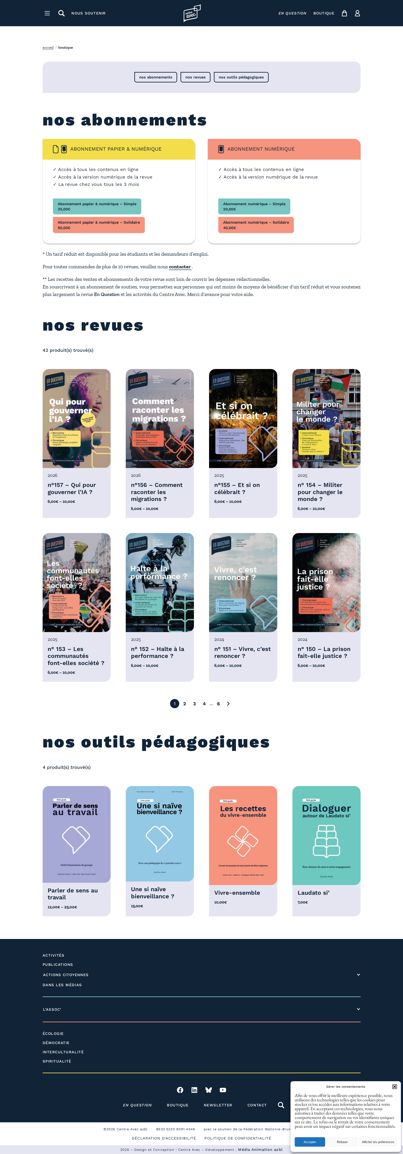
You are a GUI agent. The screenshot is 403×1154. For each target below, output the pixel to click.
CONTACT (257, 1105)
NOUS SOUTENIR (88, 13)
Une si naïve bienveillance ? (152, 893)
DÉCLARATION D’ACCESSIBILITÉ (164, 1138)
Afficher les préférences (378, 1142)
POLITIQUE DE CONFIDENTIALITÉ (237, 1138)
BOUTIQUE (324, 13)
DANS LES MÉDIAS (62, 985)
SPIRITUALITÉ (57, 1061)
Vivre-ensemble (237, 892)
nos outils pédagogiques (241, 77)
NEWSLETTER (218, 1105)
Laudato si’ (314, 892)
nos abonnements (155, 77)
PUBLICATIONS (58, 964)
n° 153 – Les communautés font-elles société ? (76, 655)
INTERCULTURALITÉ (63, 1052)
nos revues (195, 77)
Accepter (310, 1142)
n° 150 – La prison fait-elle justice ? (324, 652)
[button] (395, 1087)
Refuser (342, 1142)
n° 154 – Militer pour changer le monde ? (320, 491)
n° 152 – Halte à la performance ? (157, 652)
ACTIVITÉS (54, 955)
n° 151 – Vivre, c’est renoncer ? (242, 652)
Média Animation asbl (260, 1149)
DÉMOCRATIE (56, 1043)
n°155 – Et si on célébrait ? (237, 488)
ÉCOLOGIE (53, 1033)
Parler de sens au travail (73, 894)
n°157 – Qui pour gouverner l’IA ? (72, 488)
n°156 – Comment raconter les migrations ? (157, 491)
